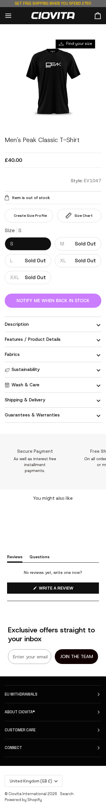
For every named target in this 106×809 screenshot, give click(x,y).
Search (67, 793)
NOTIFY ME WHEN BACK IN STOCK (53, 301)
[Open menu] (13, 15)
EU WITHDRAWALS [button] (21, 694)
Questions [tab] (39, 556)
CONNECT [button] (13, 747)
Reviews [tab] (14, 556)
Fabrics (12, 354)
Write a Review (65, 589)
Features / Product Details (33, 339)
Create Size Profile (30, 215)
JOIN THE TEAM (76, 656)
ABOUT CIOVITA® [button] (20, 711)
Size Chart (83, 215)
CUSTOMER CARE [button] (20, 730)
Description (17, 324)
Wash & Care (25, 385)
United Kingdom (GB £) (31, 781)
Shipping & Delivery (25, 400)
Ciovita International (28, 793)
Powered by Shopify (23, 799)
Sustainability (25, 369)
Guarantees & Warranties (32, 415)
